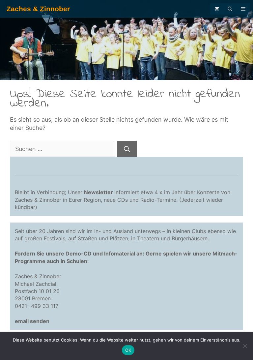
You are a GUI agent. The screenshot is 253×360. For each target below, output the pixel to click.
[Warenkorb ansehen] (216, 9)
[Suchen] (127, 149)
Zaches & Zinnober (38, 9)
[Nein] (244, 346)
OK (128, 350)
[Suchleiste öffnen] (230, 9)
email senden (32, 321)
